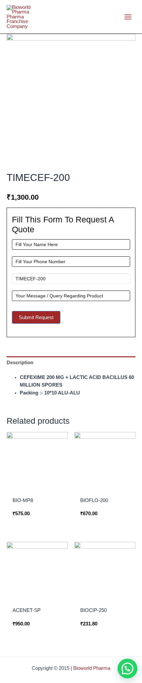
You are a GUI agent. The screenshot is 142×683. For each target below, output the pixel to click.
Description (20, 362)
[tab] (71, 362)
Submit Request (36, 317)
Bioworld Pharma (91, 668)
